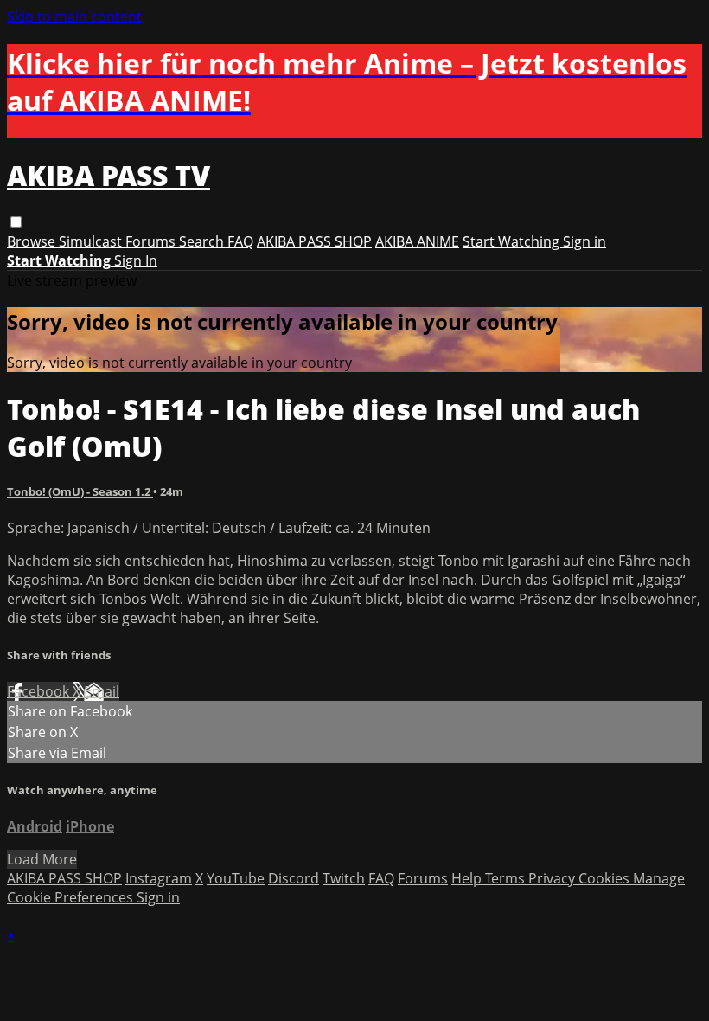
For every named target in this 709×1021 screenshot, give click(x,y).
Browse (33, 241)
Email (101, 691)
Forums (152, 241)
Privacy (553, 878)
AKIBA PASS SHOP (314, 241)
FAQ (240, 241)
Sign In (135, 260)
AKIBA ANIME (417, 241)
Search (203, 241)
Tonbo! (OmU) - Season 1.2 (80, 491)
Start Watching (513, 241)
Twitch (344, 878)
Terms (506, 878)
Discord (293, 878)
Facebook (40, 691)
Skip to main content (74, 16)
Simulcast (92, 241)
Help (468, 878)
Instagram (158, 878)
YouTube (236, 878)
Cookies (605, 878)
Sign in (584, 241)
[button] (16, 222)
